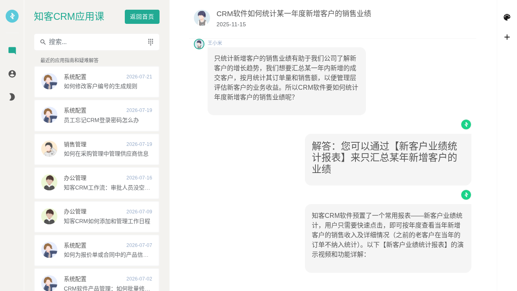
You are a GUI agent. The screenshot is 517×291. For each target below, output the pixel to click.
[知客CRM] (12, 21)
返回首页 (142, 16)
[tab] (12, 51)
